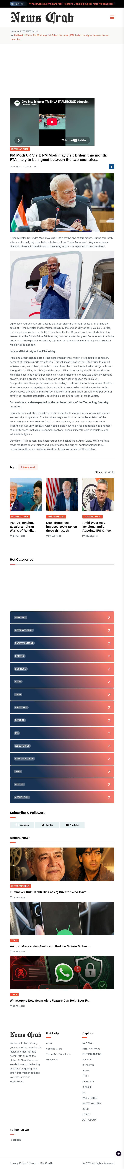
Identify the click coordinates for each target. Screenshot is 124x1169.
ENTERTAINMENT (20, 886)
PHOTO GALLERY (91, 1103)
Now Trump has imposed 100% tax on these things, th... (61, 526)
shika (19, 167)
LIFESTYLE (88, 1081)
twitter (49, 825)
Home (13, 31)
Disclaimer (52, 1059)
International (28, 467)
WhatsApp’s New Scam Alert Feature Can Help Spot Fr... (50, 1000)
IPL (84, 1092)
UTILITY (86, 1114)
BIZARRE (87, 1087)
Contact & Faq (54, 1048)
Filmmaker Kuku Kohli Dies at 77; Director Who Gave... (49, 892)
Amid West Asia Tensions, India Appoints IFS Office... (97, 526)
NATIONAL (88, 1043)
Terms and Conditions (58, 1054)
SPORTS (86, 1059)
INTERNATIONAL (29, 31)
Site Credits (46, 1163)
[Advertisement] (62, 66)
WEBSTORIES (89, 1097)
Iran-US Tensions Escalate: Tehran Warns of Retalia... (23, 526)
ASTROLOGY (89, 1119)
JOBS (85, 1109)
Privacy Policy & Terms (23, 1163)
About (49, 1043)
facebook (23, 825)
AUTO (85, 1070)
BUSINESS (88, 1065)
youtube (74, 825)
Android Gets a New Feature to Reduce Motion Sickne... (50, 946)
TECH (14, 940)
